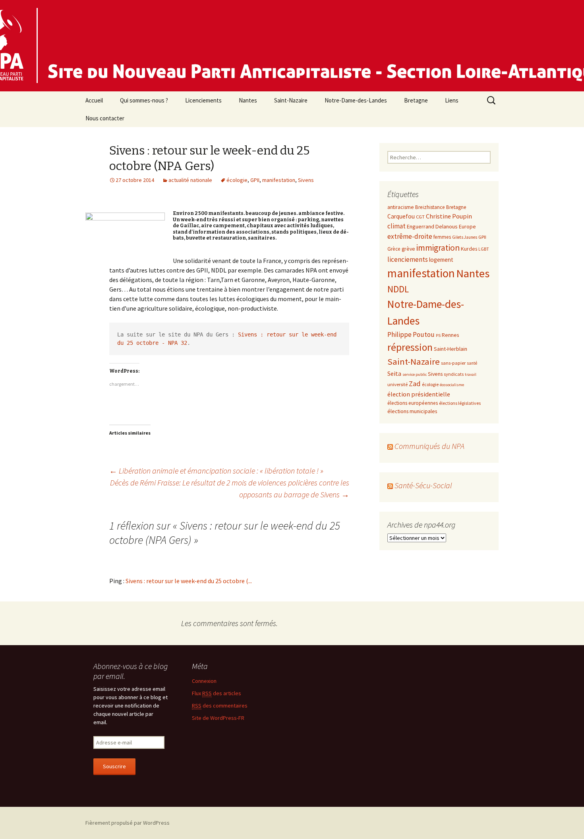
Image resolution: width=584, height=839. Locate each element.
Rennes (450, 334)
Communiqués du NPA (429, 446)
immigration (438, 247)
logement (441, 259)
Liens (451, 100)
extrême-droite (409, 236)
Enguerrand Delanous (432, 226)
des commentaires (220, 705)
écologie (237, 180)
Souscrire (114, 766)
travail (470, 374)
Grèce (393, 249)
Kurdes (469, 248)
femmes (442, 237)
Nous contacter (104, 118)
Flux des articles (216, 693)
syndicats (454, 374)
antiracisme (400, 207)
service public (414, 374)
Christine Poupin (449, 216)
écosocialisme (452, 384)
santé (472, 363)
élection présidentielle (418, 394)
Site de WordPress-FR (218, 717)
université (397, 384)
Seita (394, 373)
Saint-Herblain (450, 348)
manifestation (278, 180)
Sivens (306, 180)
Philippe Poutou (411, 334)
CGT (420, 216)
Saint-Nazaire (290, 100)
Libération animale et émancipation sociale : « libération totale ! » (216, 471)
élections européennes (412, 403)
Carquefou (401, 216)
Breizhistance (430, 207)
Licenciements (203, 100)
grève (408, 248)
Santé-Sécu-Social (423, 485)
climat (396, 226)
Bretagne (416, 100)
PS (438, 335)
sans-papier (453, 363)
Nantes (248, 100)
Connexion (204, 680)
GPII (254, 180)
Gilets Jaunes (464, 237)
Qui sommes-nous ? (144, 100)
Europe (467, 226)
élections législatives (460, 403)
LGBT (483, 249)
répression (410, 347)
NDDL (398, 289)
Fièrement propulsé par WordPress (127, 822)
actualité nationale (190, 180)
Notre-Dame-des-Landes (356, 100)
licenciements (407, 259)
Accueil (94, 100)
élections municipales (412, 411)
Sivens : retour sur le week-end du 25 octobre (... (189, 581)
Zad (415, 383)
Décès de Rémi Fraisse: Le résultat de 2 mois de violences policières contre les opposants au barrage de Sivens (229, 488)
